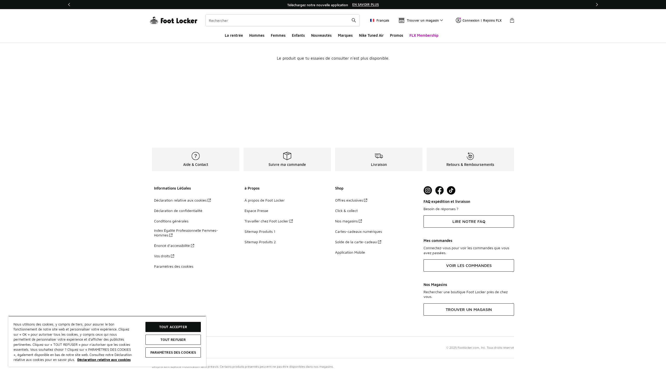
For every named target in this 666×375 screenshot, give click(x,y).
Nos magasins (346, 221)
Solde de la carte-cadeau (356, 242)
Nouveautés (321, 35)
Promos (396, 35)
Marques (345, 35)
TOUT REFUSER (173, 340)
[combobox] (283, 20)
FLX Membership (423, 35)
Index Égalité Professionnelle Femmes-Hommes (186, 232)
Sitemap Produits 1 (260, 231)
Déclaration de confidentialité (178, 210)
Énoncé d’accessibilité (172, 245)
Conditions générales (171, 221)
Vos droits (162, 256)
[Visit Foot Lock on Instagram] (428, 190)
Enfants (298, 35)
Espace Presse (256, 210)
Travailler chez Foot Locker (267, 221)
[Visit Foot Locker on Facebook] (439, 190)
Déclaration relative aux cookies (180, 200)
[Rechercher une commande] (354, 20)
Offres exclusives (349, 200)
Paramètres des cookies (173, 266)
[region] (333, 5)
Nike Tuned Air (371, 35)
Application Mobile (350, 252)
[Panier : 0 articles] (512, 20)
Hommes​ (257, 35)
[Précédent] (69, 4)
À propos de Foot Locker (265, 200)
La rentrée (234, 35)
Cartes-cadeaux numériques (358, 231)
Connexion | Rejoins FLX (482, 20)
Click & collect (346, 210)
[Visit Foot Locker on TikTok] (451, 190)
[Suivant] (596, 4)
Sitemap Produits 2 (260, 242)
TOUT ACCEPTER (173, 327)
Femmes (278, 35)
